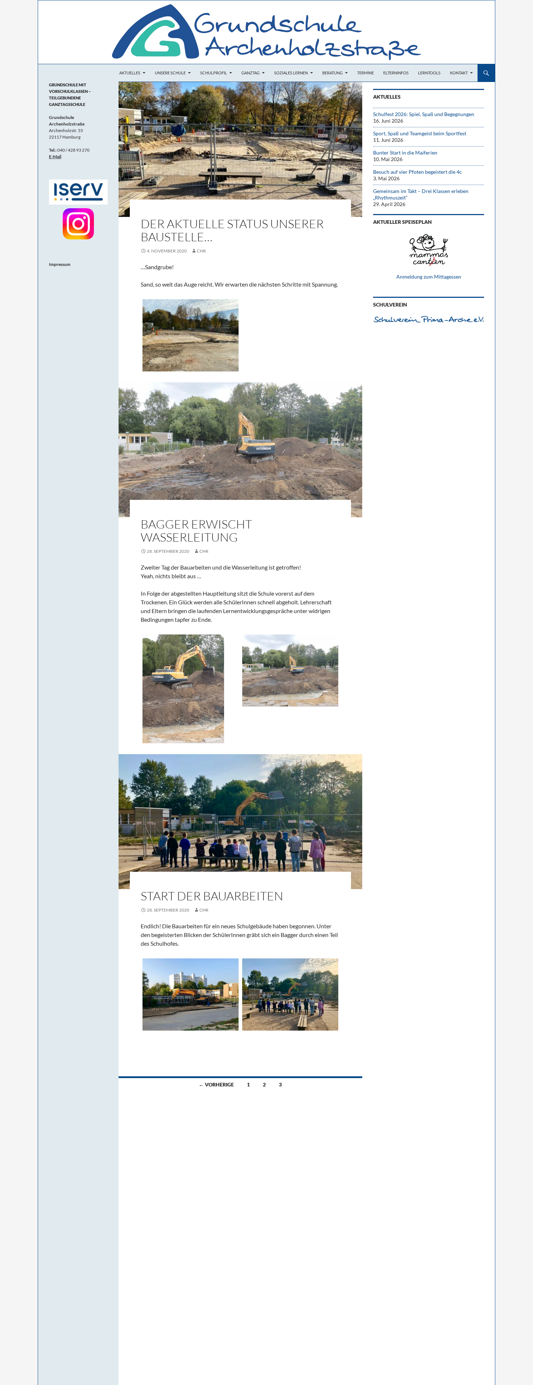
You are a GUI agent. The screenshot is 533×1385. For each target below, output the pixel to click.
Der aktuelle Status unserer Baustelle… (232, 230)
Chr (201, 251)
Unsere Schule (170, 72)
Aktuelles (129, 72)
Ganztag (250, 72)
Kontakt (459, 72)
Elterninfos (396, 72)
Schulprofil (213, 72)
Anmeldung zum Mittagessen (428, 277)
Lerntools (429, 72)
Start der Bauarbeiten (212, 895)
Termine (365, 72)
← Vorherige (216, 1084)
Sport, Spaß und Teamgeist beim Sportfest (419, 133)
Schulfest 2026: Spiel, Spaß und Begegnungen (423, 114)
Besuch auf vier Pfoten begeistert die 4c (417, 172)
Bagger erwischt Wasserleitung (196, 530)
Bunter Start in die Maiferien (405, 152)
